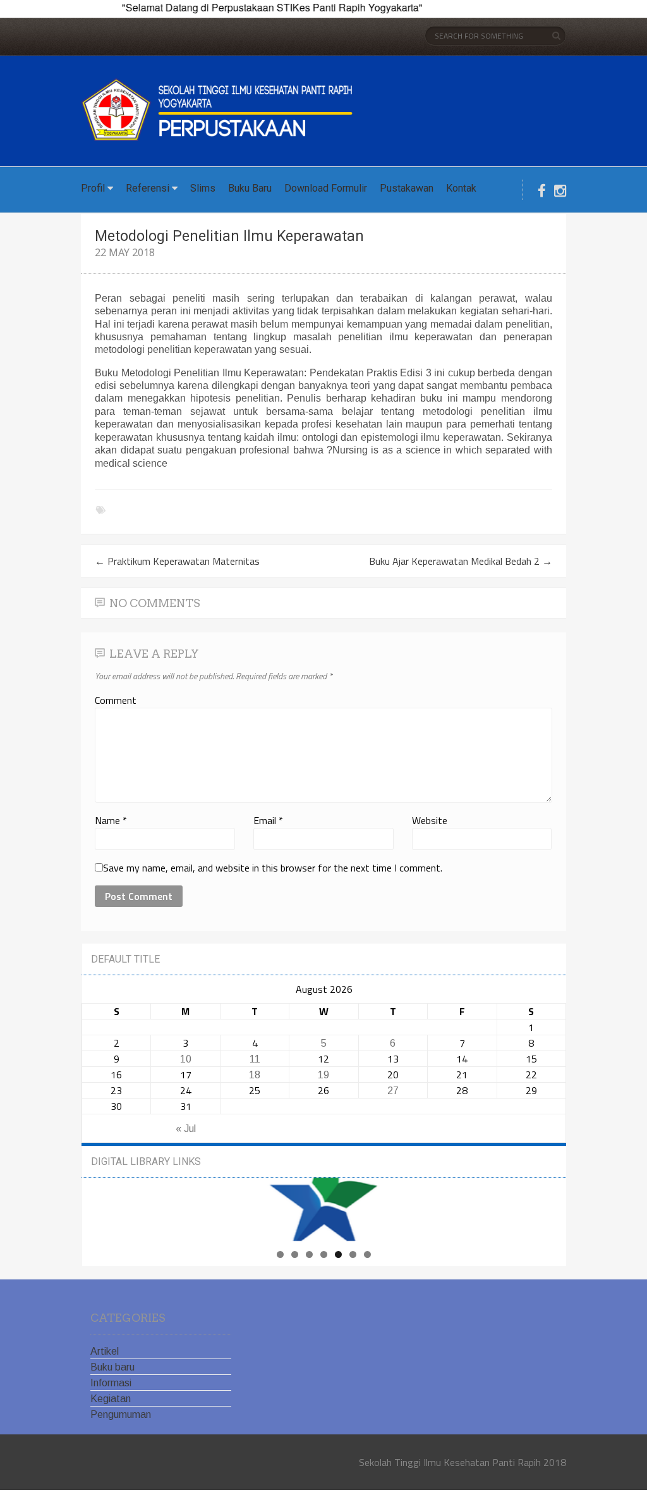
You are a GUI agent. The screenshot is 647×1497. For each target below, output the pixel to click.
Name (111, 820)
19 (323, 1074)
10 (185, 1059)
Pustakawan (406, 188)
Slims (202, 188)
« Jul (186, 1128)
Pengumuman (120, 1414)
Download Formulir (325, 188)
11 (255, 1059)
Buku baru (112, 1367)
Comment (115, 700)
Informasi (110, 1382)
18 (254, 1074)
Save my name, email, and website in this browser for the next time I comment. (272, 867)
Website (429, 820)
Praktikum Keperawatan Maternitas (177, 561)
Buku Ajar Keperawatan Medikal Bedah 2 (460, 561)
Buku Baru (250, 188)
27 (393, 1090)
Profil (93, 188)
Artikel (104, 1351)
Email (268, 820)
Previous (223, 1206)
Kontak (461, 188)
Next (425, 1206)
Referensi (147, 188)
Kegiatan (110, 1398)
